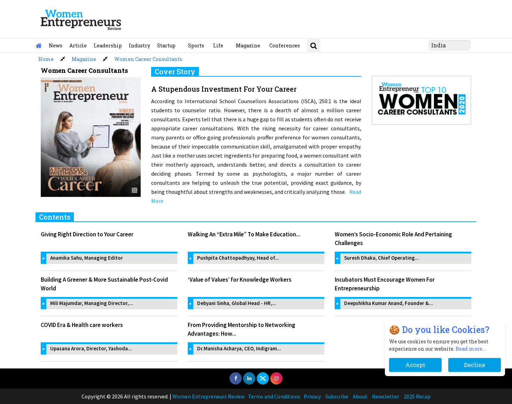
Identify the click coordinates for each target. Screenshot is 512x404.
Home (46, 59)
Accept (415, 364)
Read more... (471, 348)
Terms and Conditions (274, 396)
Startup (166, 45)
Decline (474, 364)
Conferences (284, 45)
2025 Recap (417, 396)
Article (78, 45)
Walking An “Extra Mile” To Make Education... (244, 234)
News (55, 45)
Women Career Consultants (148, 59)
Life (218, 45)
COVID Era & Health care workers (82, 325)
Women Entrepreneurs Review (208, 396)
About (360, 396)
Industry (139, 45)
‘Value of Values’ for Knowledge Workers (240, 279)
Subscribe (336, 396)
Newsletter (385, 396)
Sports (196, 45)
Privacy (312, 396)
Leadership (108, 45)
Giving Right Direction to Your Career (87, 234)
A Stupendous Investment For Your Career (223, 88)
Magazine (248, 45)
